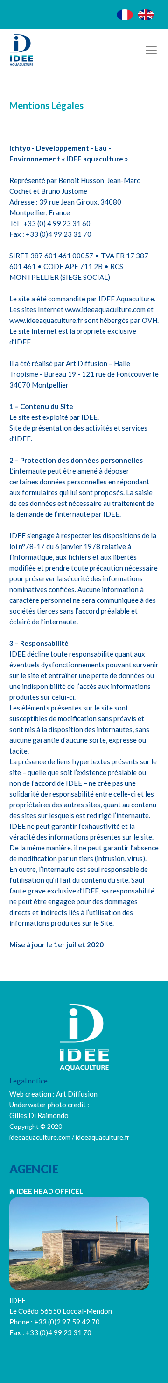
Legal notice (28, 1080)
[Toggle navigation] (151, 50)
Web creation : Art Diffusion (53, 1094)
